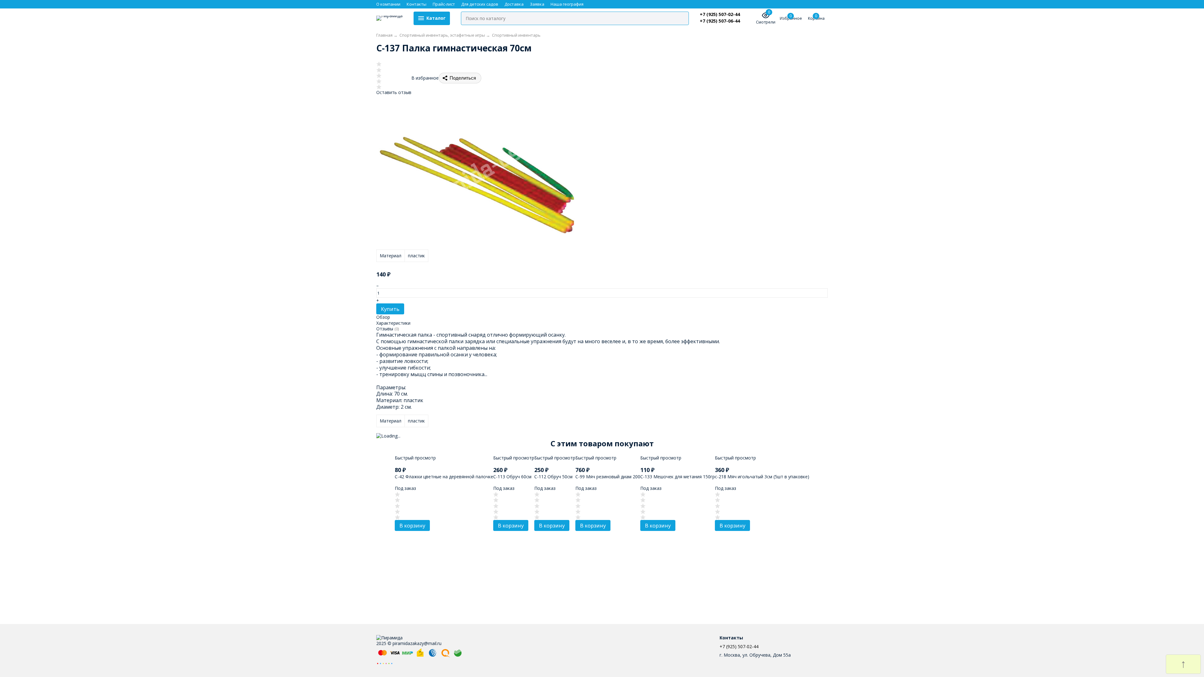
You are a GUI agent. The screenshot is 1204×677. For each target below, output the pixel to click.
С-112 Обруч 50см (553, 477)
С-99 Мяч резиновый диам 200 (607, 477)
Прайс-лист (444, 4)
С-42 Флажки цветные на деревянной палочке (444, 477)
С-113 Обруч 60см (512, 477)
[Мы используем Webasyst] (384, 663)
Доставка (514, 4)
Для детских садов (479, 4)
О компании (388, 4)
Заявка (537, 4)
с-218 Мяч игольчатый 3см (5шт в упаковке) (762, 477)
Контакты (416, 4)
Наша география (567, 4)
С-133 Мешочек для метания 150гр (677, 477)
